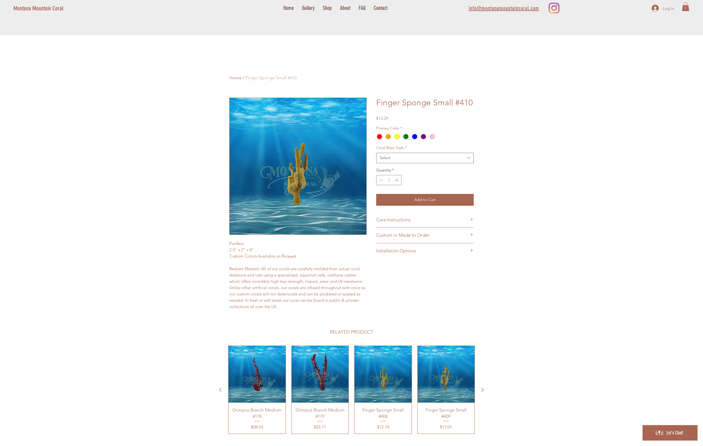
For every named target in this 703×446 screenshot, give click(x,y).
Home (235, 77)
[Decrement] (380, 180)
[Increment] (397, 180)
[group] (351, 389)
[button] (685, 6)
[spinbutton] (389, 180)
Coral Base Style (391, 147)
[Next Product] (482, 389)
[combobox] (425, 158)
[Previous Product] (220, 389)
